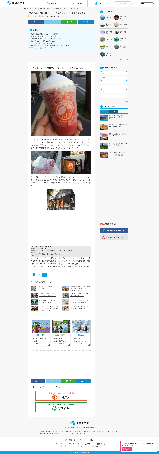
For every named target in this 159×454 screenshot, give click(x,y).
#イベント (105, 95)
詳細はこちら (127, 449)
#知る (103, 91)
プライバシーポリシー (79, 446)
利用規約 (95, 446)
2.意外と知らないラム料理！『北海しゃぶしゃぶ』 (44, 36)
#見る (103, 86)
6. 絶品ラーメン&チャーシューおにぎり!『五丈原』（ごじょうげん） (49, 45)
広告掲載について (74, 444)
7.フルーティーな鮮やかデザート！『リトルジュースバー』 (46, 48)
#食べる (104, 82)
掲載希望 (88, 444)
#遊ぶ (103, 73)
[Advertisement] (44, 364)
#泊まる (104, 77)
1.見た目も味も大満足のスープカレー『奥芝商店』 (44, 34)
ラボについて (58, 444)
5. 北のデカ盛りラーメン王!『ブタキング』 (41, 43)
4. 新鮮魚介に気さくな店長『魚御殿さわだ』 (42, 41)
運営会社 (64, 446)
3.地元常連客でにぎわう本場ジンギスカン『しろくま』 (45, 38)
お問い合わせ (101, 444)
